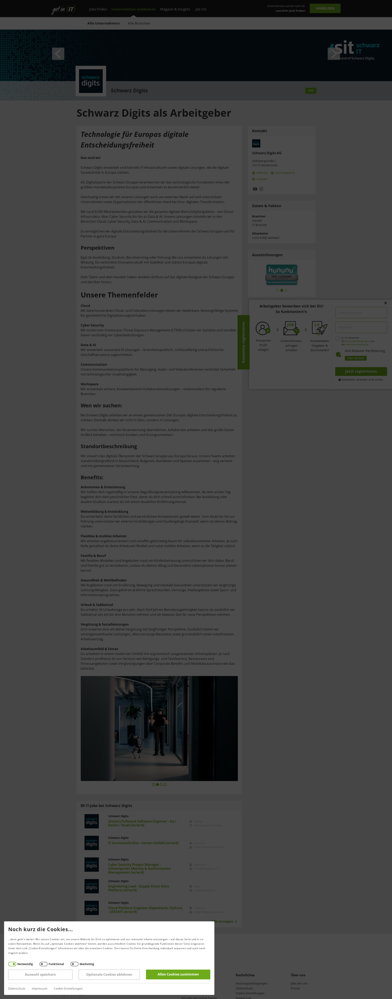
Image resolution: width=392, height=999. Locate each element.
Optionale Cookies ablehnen (109, 975)
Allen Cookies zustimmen (178, 974)
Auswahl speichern (40, 975)
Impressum (39, 988)
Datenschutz (16, 988)
